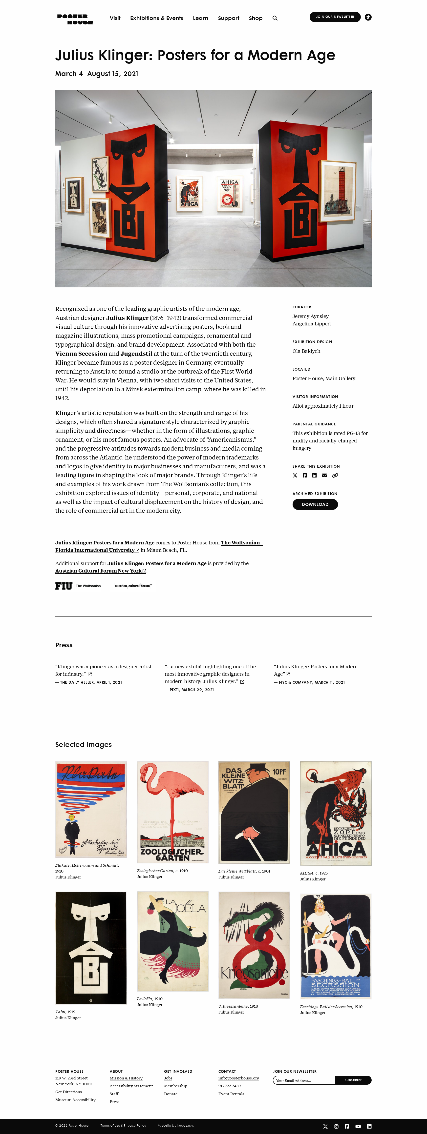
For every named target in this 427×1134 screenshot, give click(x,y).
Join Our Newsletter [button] (335, 16)
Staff (114, 1093)
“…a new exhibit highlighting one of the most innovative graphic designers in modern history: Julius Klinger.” (210, 673)
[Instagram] (336, 1126)
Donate (170, 1093)
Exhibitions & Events (156, 17)
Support (228, 17)
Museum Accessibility (75, 1099)
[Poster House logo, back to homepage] (75, 18)
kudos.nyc (185, 1125)
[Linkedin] (369, 1126)
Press (114, 1101)
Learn (200, 17)
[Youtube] (358, 1126)
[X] (325, 1126)
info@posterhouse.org (238, 1077)
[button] (368, 16)
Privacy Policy (135, 1125)
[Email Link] (325, 475)
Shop (256, 17)
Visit (115, 17)
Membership (175, 1085)
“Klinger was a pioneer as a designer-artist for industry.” (103, 670)
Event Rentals (231, 1093)
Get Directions (68, 1091)
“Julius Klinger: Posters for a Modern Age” (316, 670)
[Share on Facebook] (305, 475)
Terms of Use (110, 1125)
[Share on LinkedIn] (315, 475)
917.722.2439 (229, 1085)
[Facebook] (347, 1126)
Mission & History (126, 1077)
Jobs (168, 1077)
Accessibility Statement (131, 1085)
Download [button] (315, 504)
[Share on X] (296, 475)
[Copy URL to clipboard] (335, 475)
